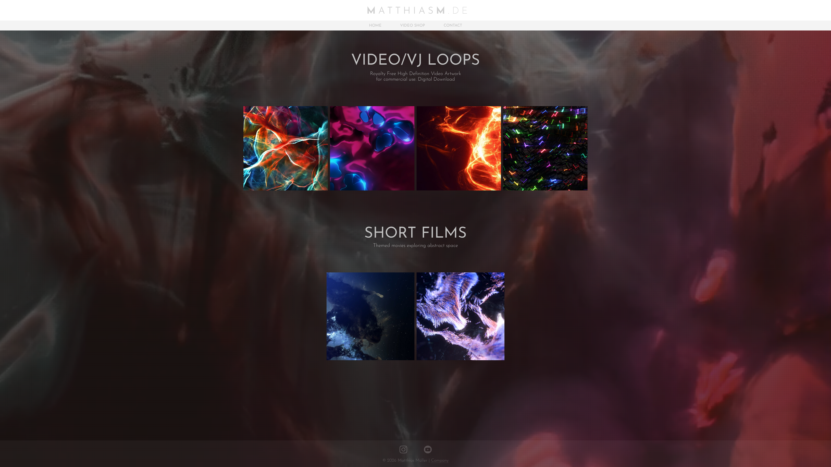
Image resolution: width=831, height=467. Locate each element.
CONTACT (453, 26)
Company (440, 460)
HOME (375, 26)
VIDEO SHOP (412, 26)
